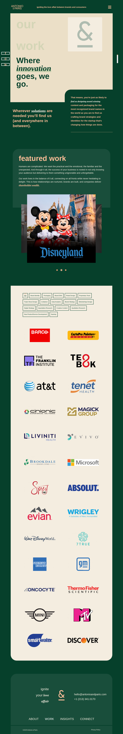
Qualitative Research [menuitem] (78, 308)
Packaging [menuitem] (47, 295)
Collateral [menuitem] (44, 302)
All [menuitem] (25, 296)
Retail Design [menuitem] (70, 295)
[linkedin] (5, 64)
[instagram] (5, 59)
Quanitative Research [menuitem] (45, 308)
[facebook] (5, 53)
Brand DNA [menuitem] (58, 295)
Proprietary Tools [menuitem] (84, 295)
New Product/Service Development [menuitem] (35, 314)
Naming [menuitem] (53, 314)
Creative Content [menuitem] (62, 308)
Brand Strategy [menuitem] (70, 302)
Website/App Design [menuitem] (85, 302)
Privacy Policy (95, 730)
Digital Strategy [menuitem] (29, 308)
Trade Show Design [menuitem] (30, 302)
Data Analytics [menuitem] (56, 302)
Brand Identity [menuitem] (35, 295)
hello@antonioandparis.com (90, 694)
